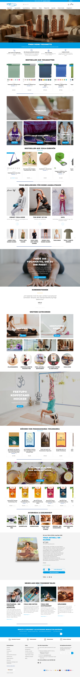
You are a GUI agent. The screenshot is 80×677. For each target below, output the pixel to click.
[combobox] (42, 4)
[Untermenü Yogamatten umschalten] (12, 8)
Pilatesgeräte (13, 367)
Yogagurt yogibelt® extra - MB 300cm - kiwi (61, 172)
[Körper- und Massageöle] (57, 520)
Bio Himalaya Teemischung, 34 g (25, 501)
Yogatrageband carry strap (14, 172)
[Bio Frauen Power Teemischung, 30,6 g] (50, 492)
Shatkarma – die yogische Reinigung (13, 605)
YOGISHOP (11, 672)
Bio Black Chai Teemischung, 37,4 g (63, 501)
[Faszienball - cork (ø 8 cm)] (45, 159)
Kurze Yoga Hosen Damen (45, 241)
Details (44, 562)
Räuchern (62, 604)
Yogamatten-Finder (29, 654)
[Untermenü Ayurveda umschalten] (55, 8)
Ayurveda (53, 8)
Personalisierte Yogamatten (26, 367)
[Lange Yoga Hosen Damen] (11, 234)
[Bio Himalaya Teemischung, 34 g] (25, 492)
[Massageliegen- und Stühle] (46, 520)
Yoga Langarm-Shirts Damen (34, 242)
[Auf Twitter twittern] (47, 577)
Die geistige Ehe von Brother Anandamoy (61, 450)
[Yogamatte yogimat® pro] (29, 70)
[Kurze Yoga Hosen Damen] (46, 234)
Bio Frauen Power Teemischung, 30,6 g (50, 501)
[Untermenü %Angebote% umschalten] (72, 8)
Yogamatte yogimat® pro (30, 84)
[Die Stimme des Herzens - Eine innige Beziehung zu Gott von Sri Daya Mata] (14, 439)
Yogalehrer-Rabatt (29, 656)
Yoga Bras (57, 240)
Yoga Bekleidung (26, 8)
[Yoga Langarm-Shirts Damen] (34, 234)
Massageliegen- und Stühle (46, 528)
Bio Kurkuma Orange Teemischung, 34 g (12, 501)
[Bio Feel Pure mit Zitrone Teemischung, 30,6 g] (38, 492)
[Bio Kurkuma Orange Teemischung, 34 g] (12, 492)
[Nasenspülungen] (11, 520)
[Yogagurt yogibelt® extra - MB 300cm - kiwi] (61, 159)
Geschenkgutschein (29, 647)
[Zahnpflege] (23, 520)
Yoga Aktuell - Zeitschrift (40, 367)
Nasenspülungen (11, 527)
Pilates (40, 8)
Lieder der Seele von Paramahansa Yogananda (45, 450)
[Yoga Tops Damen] (23, 234)
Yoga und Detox (30, 604)
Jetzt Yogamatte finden (40, 277)
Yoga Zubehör (17, 8)
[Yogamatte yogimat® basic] (14, 70)
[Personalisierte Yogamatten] (26, 359)
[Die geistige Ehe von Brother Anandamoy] (61, 439)
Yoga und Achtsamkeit (46, 605)
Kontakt (8, 649)
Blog (26, 658)
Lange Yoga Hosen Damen (11, 241)
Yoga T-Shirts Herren (68, 241)
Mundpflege (34, 526)
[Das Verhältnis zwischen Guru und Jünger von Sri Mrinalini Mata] (29, 439)
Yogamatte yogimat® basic (14, 84)
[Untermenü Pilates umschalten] (42, 8)
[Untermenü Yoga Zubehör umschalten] (20, 8)
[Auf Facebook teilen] (49, 577)
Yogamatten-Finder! (54, 46)
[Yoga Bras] (57, 234)
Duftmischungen (68, 527)
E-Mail (35, 54)
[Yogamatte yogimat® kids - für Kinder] (61, 70)
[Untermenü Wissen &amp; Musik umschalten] (64, 8)
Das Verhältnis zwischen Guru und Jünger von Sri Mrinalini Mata (29, 451)
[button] (73, 4)
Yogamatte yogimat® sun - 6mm (45, 85)
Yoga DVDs (67, 367)
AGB (8, 652)
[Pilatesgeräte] (13, 359)
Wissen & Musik (61, 8)
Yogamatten (9, 8)
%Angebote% (69, 8)
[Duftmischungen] (68, 520)
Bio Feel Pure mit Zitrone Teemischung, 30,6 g (38, 502)
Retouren (9, 660)
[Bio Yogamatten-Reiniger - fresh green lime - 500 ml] (29, 159)
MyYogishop (27, 649)
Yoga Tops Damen (23, 241)
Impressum (9, 651)
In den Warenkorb (58, 569)
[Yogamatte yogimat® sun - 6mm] (45, 70)
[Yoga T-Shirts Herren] (68, 234)
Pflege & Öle (46, 8)
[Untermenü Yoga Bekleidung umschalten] (30, 8)
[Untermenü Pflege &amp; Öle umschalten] (49, 8)
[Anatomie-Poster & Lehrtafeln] (54, 359)
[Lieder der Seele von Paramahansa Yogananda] (45, 439)
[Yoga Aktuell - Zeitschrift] (40, 359)
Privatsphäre (50, 53)
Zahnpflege (23, 526)
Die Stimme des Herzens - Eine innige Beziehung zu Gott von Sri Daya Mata (14, 451)
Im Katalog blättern (29, 652)
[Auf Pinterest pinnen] (51, 577)
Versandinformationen (11, 654)
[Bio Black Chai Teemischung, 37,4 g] (63, 492)
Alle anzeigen (40, 36)
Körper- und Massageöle (57, 527)
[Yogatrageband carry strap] (14, 159)
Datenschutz (9, 656)
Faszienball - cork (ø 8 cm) (45, 168)
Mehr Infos (40, 117)
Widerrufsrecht (10, 658)
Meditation (34, 8)
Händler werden (28, 651)
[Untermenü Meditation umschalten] (37, 8)
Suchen (8, 647)
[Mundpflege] (34, 520)
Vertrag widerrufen (11, 665)
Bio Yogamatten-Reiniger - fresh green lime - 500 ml (29, 169)
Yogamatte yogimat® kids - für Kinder (61, 85)
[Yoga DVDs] (67, 359)
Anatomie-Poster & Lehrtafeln (54, 367)
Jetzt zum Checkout (54, 572)
